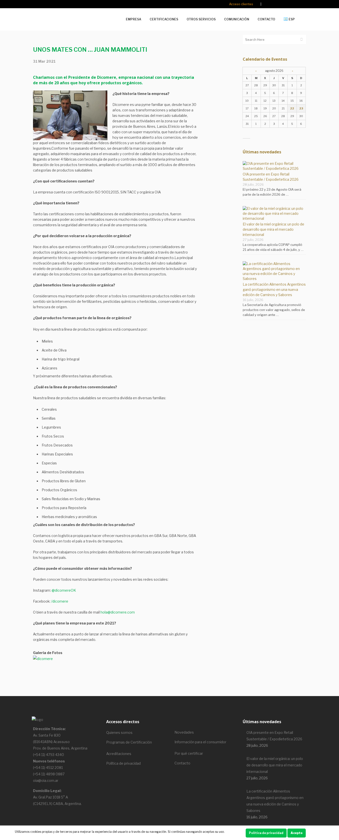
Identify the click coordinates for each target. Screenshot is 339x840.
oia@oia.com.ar (45, 780)
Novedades (184, 732)
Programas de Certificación (129, 742)
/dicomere (59, 601)
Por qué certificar (188, 753)
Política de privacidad (123, 763)
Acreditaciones (118, 754)
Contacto (182, 763)
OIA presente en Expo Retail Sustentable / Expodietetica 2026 (274, 735)
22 (292, 108)
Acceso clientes (241, 4)
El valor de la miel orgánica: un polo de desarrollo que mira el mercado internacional (273, 229)
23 (301, 108)
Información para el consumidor (200, 742)
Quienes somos (119, 732)
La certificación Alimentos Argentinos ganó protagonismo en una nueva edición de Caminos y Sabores (274, 289)
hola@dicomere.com (118, 612)
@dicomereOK (64, 590)
